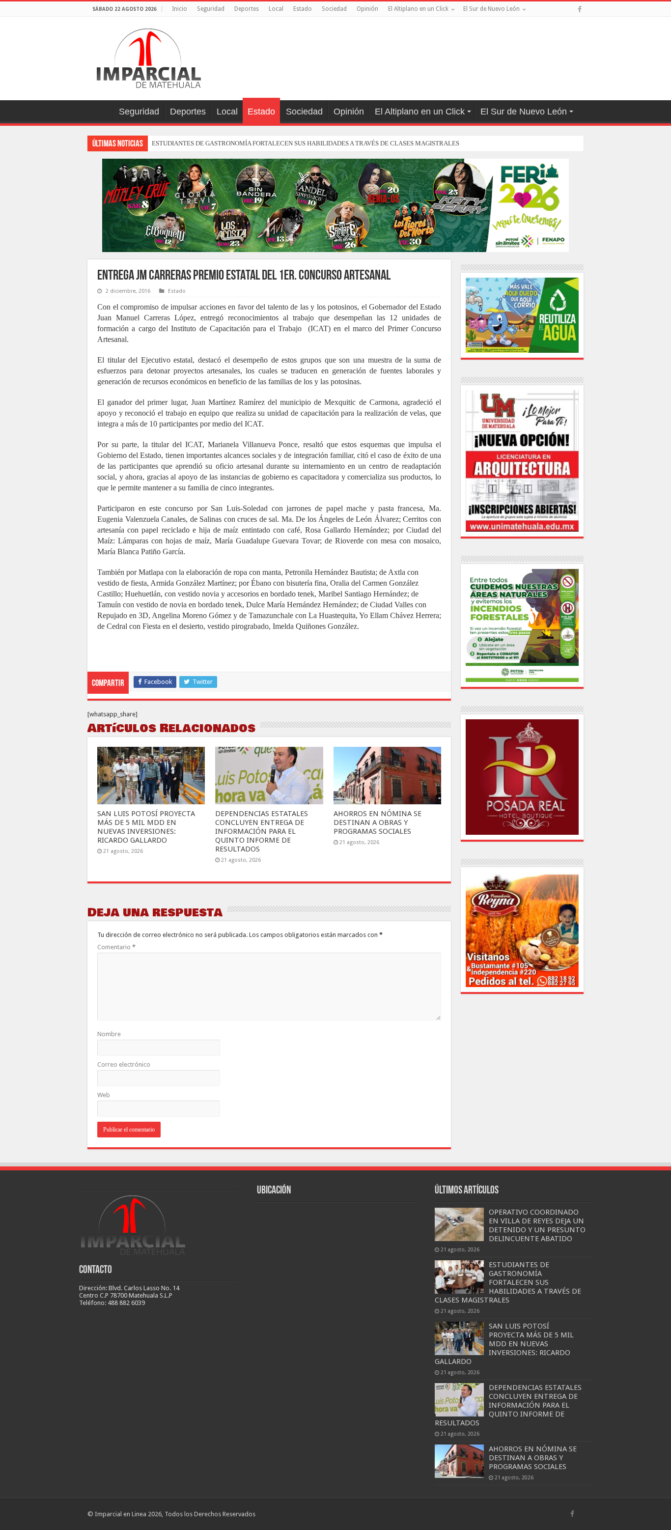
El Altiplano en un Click (418, 8)
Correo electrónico (123, 1064)
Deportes (246, 8)
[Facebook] (580, 9)
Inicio (179, 8)
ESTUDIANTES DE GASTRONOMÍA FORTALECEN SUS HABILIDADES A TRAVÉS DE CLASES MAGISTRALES (305, 143)
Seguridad (210, 8)
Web (103, 1095)
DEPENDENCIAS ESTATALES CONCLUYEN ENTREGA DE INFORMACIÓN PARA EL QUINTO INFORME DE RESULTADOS (261, 831)
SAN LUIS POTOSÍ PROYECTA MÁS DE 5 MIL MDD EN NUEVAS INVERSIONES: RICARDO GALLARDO (146, 827)
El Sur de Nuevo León (491, 8)
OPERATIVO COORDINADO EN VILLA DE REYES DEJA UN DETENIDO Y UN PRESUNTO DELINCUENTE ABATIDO (537, 1225)
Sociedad (334, 8)
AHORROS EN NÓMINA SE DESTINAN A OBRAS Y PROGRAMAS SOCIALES (377, 822)
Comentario (116, 947)
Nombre (109, 1034)
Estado (302, 8)
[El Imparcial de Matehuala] (149, 56)
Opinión (367, 8)
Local (276, 8)
